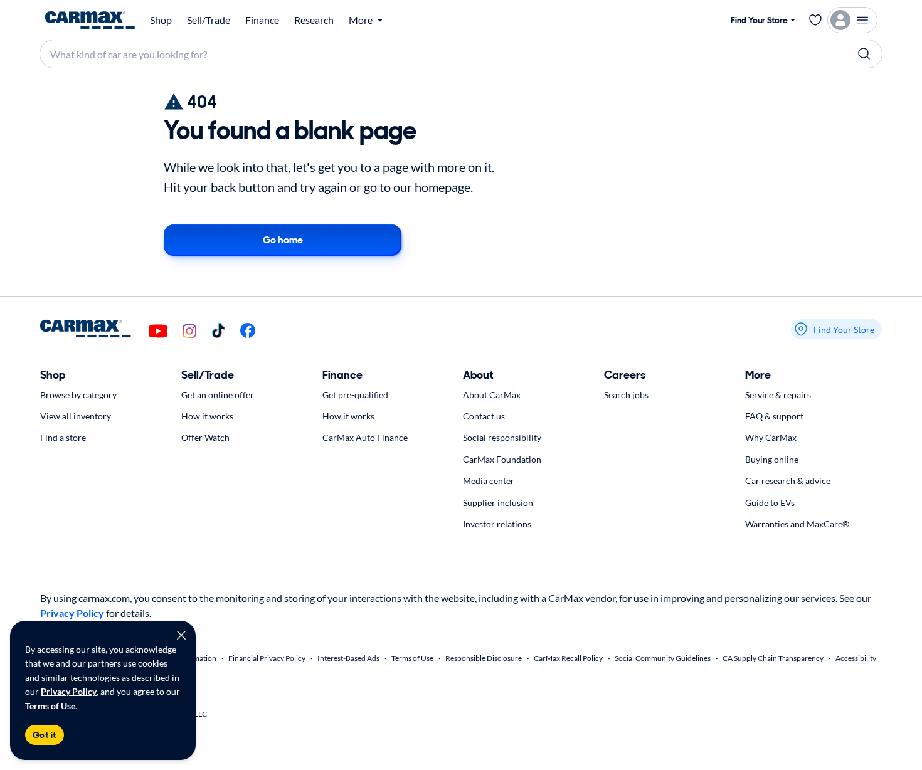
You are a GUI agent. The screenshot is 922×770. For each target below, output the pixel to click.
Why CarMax (771, 437)
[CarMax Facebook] (247, 331)
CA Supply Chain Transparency (773, 658)
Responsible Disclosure (483, 658)
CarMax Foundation (502, 459)
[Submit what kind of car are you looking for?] (864, 54)
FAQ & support (774, 416)
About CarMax (492, 394)
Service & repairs (778, 394)
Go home (283, 239)
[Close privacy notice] (181, 635)
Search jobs (626, 394)
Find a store (63, 437)
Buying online (771, 459)
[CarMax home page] (90, 20)
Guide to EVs (770, 502)
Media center (488, 480)
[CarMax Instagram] (189, 332)
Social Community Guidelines (663, 658)
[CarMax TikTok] (218, 331)
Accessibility (855, 658)
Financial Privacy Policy (266, 658)
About (478, 374)
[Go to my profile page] (852, 20)
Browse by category (78, 394)
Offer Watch (205, 437)
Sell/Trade (208, 20)
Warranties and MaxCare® (797, 524)
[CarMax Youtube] (158, 332)
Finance (262, 20)
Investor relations (497, 524)
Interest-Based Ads (348, 658)
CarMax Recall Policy (568, 658)
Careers (624, 374)
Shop (161, 20)
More (758, 374)
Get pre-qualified (355, 394)
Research (314, 20)
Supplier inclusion (498, 502)
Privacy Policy (69, 691)
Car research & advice (787, 480)
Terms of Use (50, 705)
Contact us (484, 416)
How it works (207, 416)
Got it (44, 735)
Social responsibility (502, 437)
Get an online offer (217, 394)
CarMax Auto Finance (365, 437)
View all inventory (75, 416)
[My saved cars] (815, 20)
